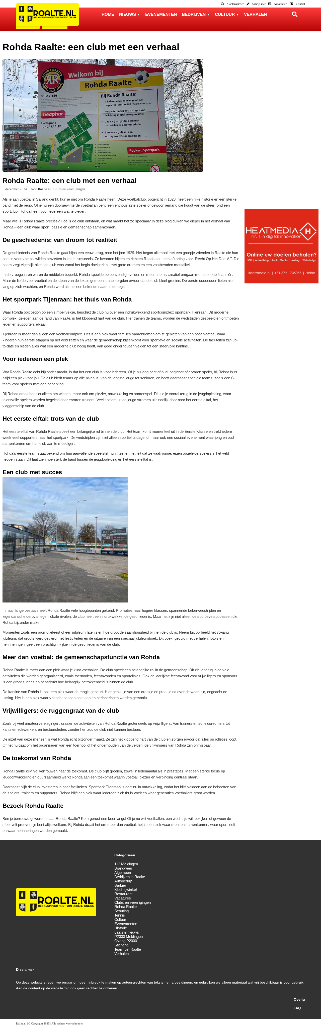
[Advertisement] (281, 134)
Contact (300, 4)
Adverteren (280, 4)
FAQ (297, 1008)
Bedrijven (194, 14)
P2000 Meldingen (128, 936)
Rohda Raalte (125, 906)
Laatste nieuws (126, 932)
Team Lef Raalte (127, 949)
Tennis (119, 915)
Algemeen (122, 872)
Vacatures (122, 898)
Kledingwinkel (125, 889)
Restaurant (123, 894)
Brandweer (123, 868)
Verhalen (255, 14)
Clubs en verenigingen (132, 902)
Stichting (121, 945)
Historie (120, 928)
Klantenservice (235, 4)
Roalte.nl (44, 189)
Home (108, 14)
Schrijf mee (259, 4)
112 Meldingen (126, 864)
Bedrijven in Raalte (129, 877)
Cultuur (225, 14)
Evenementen (161, 14)
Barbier (120, 885)
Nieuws (127, 14)
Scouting (121, 911)
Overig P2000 (125, 941)
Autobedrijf (123, 881)
